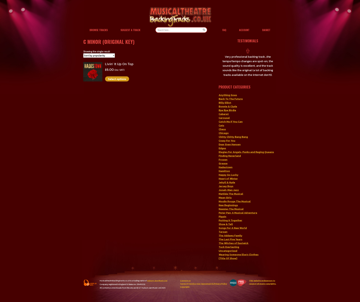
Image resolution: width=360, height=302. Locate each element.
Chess (222, 124)
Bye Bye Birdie (227, 105)
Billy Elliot (225, 98)
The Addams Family (230, 231)
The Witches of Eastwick (233, 238)
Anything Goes (228, 90)
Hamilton (224, 166)
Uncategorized (228, 246)
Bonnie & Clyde (228, 102)
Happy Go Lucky (228, 170)
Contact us (185, 275)
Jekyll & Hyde (227, 177)
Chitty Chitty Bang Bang (233, 132)
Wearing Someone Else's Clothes (238, 250)
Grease (223, 158)
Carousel (224, 113)
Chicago (224, 128)
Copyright (185, 281)
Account (244, 30)
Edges (222, 143)
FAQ (224, 30)
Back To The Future (231, 94)
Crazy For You (227, 136)
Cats (221, 121)
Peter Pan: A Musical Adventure (238, 208)
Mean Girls (225, 193)
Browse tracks (99, 30)
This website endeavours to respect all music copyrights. (262, 277)
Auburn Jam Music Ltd (157, 275)
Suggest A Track (130, 30)
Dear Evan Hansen (230, 140)
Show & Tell (226, 219)
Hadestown (225, 162)
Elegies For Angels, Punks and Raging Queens (246, 147)
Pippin (222, 212)
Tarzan (223, 227)
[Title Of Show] (228, 253)
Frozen (223, 155)
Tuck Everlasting (229, 242)
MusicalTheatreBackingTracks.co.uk (180, 16)
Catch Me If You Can (231, 117)
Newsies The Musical (231, 204)
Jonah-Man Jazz (229, 185)
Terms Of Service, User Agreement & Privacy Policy (203, 278)
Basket (266, 30)
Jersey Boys (226, 181)
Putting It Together (230, 215)
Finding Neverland (230, 151)
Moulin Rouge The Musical (235, 196)
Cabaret (224, 109)
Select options (117, 79)
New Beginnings (228, 200)
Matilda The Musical (231, 189)
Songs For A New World (233, 223)
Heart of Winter (228, 174)
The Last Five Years (230, 234)
